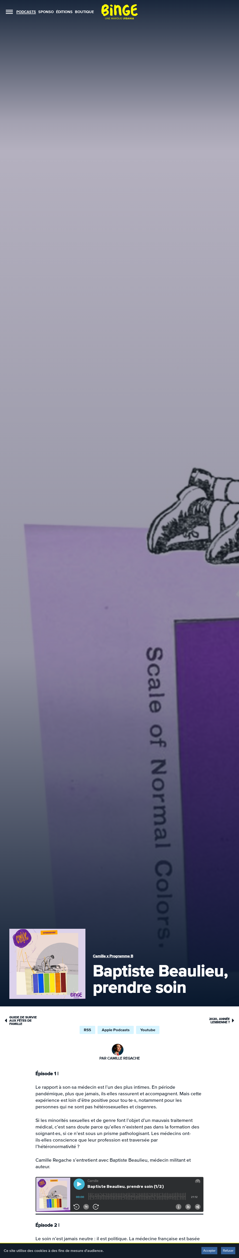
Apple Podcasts (116, 1029)
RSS (87, 1029)
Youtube (147, 1029)
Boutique (84, 12)
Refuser (228, 1250)
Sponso (46, 12)
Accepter (209, 1250)
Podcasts (26, 12)
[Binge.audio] (119, 11)
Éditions (64, 12)
